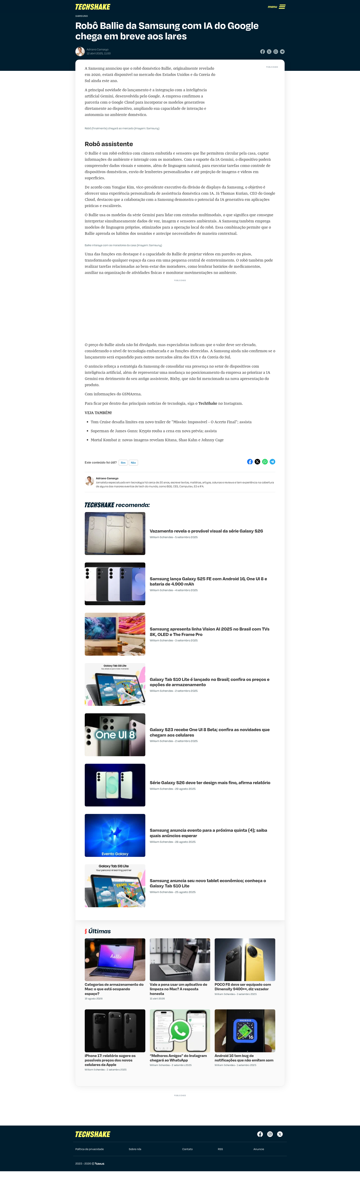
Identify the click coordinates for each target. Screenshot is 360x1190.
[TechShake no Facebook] (260, 1134)
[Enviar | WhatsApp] (275, 51)
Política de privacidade (89, 1149)
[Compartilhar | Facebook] (262, 51)
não (133, 462)
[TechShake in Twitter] (280, 1134)
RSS (220, 1149)
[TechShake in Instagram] (270, 1134)
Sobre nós (135, 1149)
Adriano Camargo (107, 478)
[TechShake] (93, 6)
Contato (187, 1149)
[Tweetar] (269, 51)
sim (123, 462)
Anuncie (259, 1149)
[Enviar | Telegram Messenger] (282, 51)
